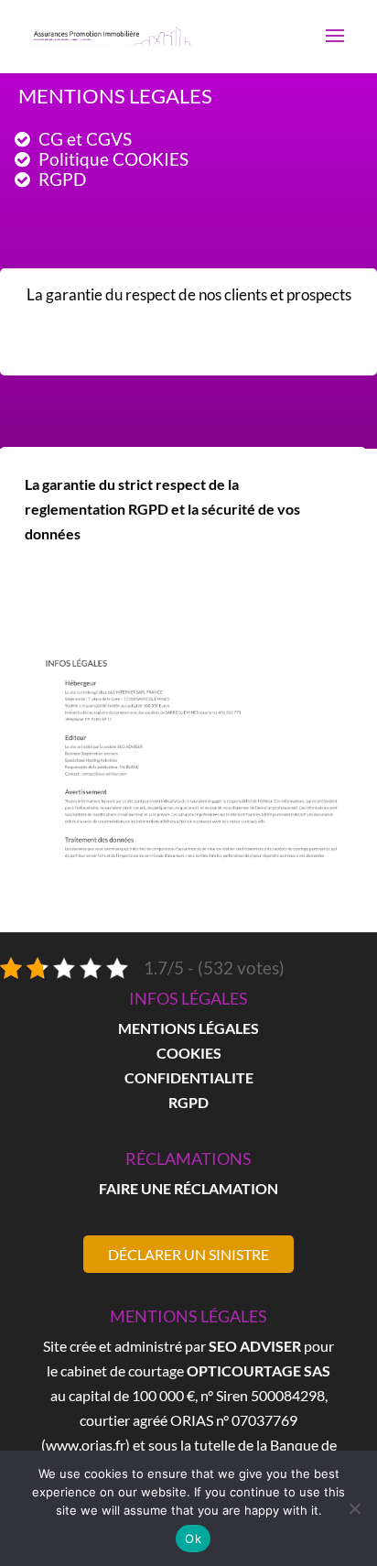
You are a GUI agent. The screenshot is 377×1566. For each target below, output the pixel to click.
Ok (193, 1538)
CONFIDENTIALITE (188, 1077)
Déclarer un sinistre (188, 1254)
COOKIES (188, 1052)
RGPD (188, 1102)
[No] (354, 1508)
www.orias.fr (85, 1444)
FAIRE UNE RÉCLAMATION (188, 1188)
